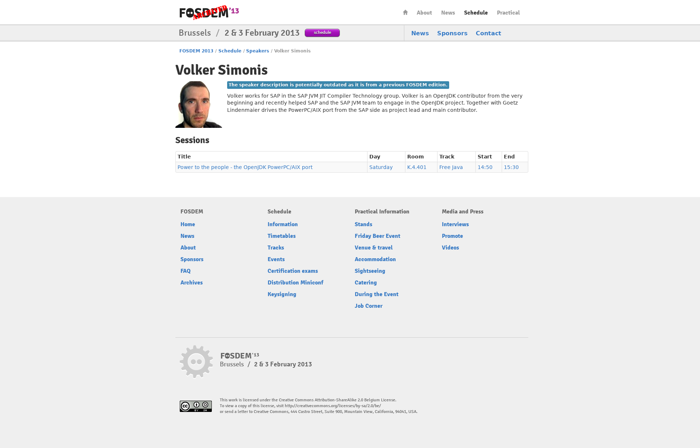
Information (283, 224)
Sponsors (452, 33)
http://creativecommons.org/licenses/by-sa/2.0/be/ (333, 406)
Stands (363, 224)
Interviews (455, 224)
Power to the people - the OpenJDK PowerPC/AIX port (245, 167)
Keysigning (282, 294)
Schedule (476, 12)
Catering (366, 282)
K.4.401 (417, 167)
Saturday (381, 167)
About (424, 12)
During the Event (376, 294)
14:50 (485, 167)
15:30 (511, 167)
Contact (488, 33)
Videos (450, 247)
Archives (191, 282)
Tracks (276, 247)
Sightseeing (370, 271)
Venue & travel (374, 247)
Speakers (257, 51)
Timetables (282, 236)
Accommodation (375, 259)
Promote (452, 236)
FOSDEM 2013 (196, 51)
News (448, 12)
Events (276, 259)
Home (405, 12)
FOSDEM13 (240, 356)
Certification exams (293, 271)
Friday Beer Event (377, 236)
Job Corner (368, 306)
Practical (508, 12)
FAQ (185, 271)
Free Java (451, 167)
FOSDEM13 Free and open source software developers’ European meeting (209, 12)
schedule (322, 32)
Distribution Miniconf (295, 282)
